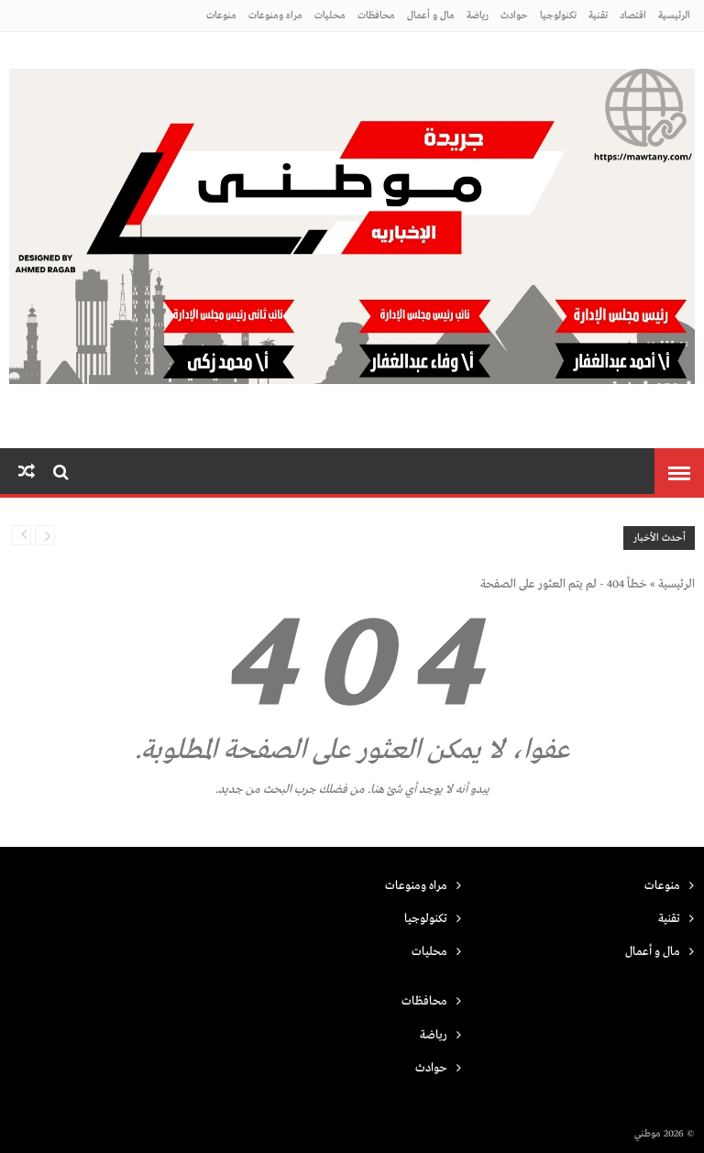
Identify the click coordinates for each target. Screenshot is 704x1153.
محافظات (376, 15)
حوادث (514, 15)
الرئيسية (674, 15)
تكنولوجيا (558, 15)
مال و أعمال (431, 15)
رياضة (478, 15)
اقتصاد (633, 15)
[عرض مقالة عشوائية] (26, 472)
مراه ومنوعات (275, 15)
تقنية (598, 15)
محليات (330, 15)
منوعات (221, 15)
